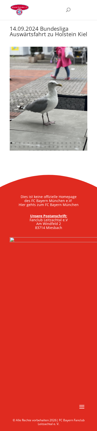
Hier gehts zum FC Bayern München (49, 204)
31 (62, 147)
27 (45, 147)
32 (66, 147)
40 (42, 151)
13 (62, 143)
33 (70, 147)
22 (24, 147)
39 (38, 151)
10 (49, 143)
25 (37, 147)
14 (66, 143)
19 (11, 147)
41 (46, 151)
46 (67, 151)
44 (59, 151)
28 (49, 147)
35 (79, 147)
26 (41, 147)
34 (75, 147)
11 (53, 143)
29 (53, 147)
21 (20, 147)
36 (83, 147)
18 (83, 143)
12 (58, 143)
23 (28, 147)
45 (63, 151)
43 (55, 151)
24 (32, 147)
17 (79, 143)
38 (34, 151)
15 (70, 143)
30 (58, 147)
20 (15, 147)
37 (29, 151)
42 (50, 151)
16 (75, 143)
